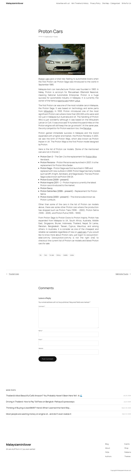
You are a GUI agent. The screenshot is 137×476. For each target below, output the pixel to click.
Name (40, 330)
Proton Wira (91, 156)
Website (40, 348)
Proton (56, 36)
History (58, 255)
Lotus (77, 100)
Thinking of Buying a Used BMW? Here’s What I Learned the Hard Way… (38, 408)
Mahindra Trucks (122, 274)
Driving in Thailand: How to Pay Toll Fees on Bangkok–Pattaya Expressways (40, 402)
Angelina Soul (48, 36)
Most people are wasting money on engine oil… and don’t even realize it (38, 414)
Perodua (87, 128)
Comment (41, 306)
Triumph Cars (14, 274)
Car (41, 255)
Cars (45, 255)
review (72, 255)
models (65, 255)
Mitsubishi (48, 111)
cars (47, 78)
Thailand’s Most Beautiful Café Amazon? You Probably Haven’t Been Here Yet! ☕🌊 (44, 395)
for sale (51, 255)
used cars (81, 232)
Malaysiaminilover (14, 3)
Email (40, 339)
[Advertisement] (68, 11)
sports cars (63, 100)
